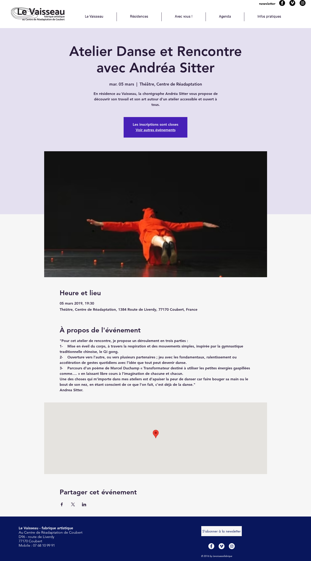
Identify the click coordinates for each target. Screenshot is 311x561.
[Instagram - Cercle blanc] (232, 546)
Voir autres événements (156, 130)
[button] (267, 4)
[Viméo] (292, 3)
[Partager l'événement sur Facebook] (62, 504)
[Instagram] (303, 3)
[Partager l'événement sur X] (73, 504)
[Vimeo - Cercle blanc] (221, 546)
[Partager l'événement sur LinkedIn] (84, 504)
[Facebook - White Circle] (211, 546)
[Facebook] (282, 3)
